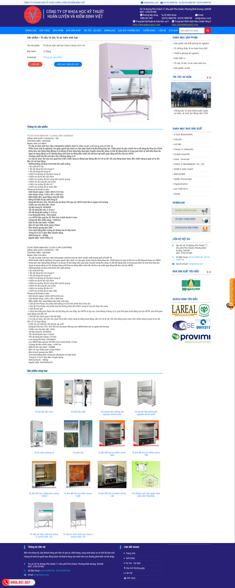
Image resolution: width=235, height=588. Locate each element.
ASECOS (178, 139)
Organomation (181, 184)
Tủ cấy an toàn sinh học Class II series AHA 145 (44, 535)
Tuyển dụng (149, 30)
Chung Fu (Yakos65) (183, 149)
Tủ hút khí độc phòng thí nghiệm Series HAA (112, 413)
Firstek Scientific (182, 154)
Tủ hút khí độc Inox (44, 411)
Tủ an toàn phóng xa (44, 452)
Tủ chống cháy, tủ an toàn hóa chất (191, 48)
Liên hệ (162, 30)
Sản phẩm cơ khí (182, 68)
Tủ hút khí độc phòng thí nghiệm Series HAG (146, 413)
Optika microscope (183, 179)
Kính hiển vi (179, 58)
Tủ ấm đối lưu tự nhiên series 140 (112, 494)
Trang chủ (31, 30)
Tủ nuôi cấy (78, 452)
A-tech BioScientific (183, 134)
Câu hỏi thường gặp (129, 30)
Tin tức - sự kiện (93, 30)
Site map (173, 30)
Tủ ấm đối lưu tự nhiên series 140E (78, 494)
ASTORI (177, 144)
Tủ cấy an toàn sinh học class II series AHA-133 (78, 535)
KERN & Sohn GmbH (183, 169)
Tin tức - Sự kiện (133, 563)
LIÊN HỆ (35, 64)
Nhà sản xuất (73, 30)
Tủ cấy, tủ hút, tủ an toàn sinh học (59, 37)
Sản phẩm (58, 30)
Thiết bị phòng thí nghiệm (186, 53)
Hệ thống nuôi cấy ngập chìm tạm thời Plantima (146, 494)
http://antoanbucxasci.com (146, 24)
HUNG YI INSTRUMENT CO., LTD (189, 164)
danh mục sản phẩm (185, 37)
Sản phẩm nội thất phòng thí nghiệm (191, 43)
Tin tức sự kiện (182, 76)
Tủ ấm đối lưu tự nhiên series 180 (146, 453)
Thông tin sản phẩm (52, 57)
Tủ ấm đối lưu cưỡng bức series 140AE (44, 494)
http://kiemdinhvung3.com (185, 24)
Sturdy (177, 194)
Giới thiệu (44, 30)
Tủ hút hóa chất (78, 411)
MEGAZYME (179, 174)
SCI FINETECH (181, 189)
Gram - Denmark (182, 159)
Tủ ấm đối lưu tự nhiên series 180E (112, 453)
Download (109, 30)
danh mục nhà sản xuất (187, 128)
